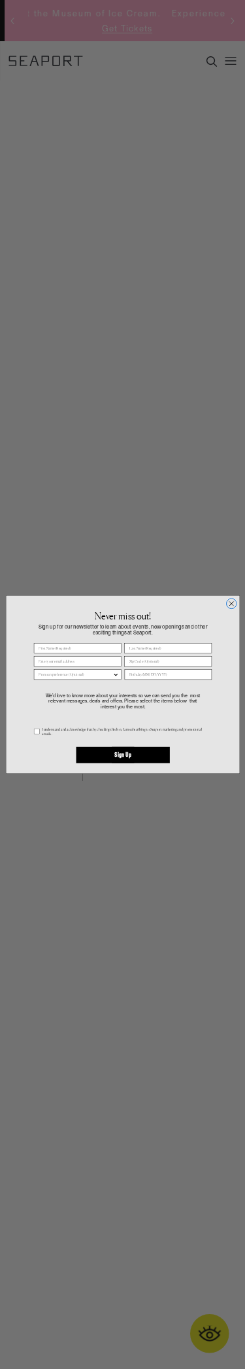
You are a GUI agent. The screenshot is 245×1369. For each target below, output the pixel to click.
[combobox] (75, 675)
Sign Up (122, 755)
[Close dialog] (231, 603)
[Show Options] (115, 675)
